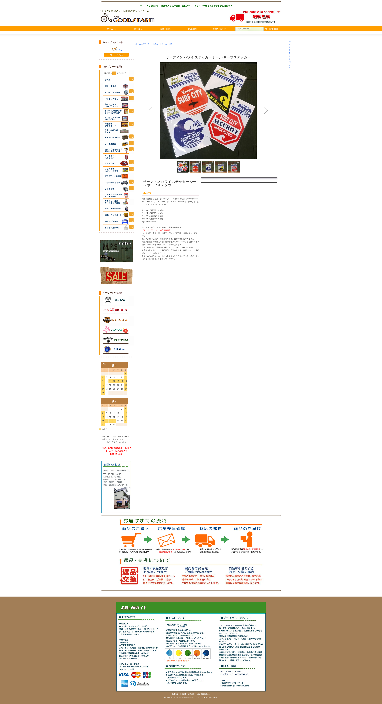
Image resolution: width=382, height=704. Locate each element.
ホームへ (111, 29)
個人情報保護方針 (203, 694)
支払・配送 (165, 29)
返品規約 (192, 29)
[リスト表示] (271, 29)
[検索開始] (261, 29)
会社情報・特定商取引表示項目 (183, 694)
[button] (150, 110)
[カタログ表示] (276, 29)
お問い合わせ (219, 29)
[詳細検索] (266, 29)
